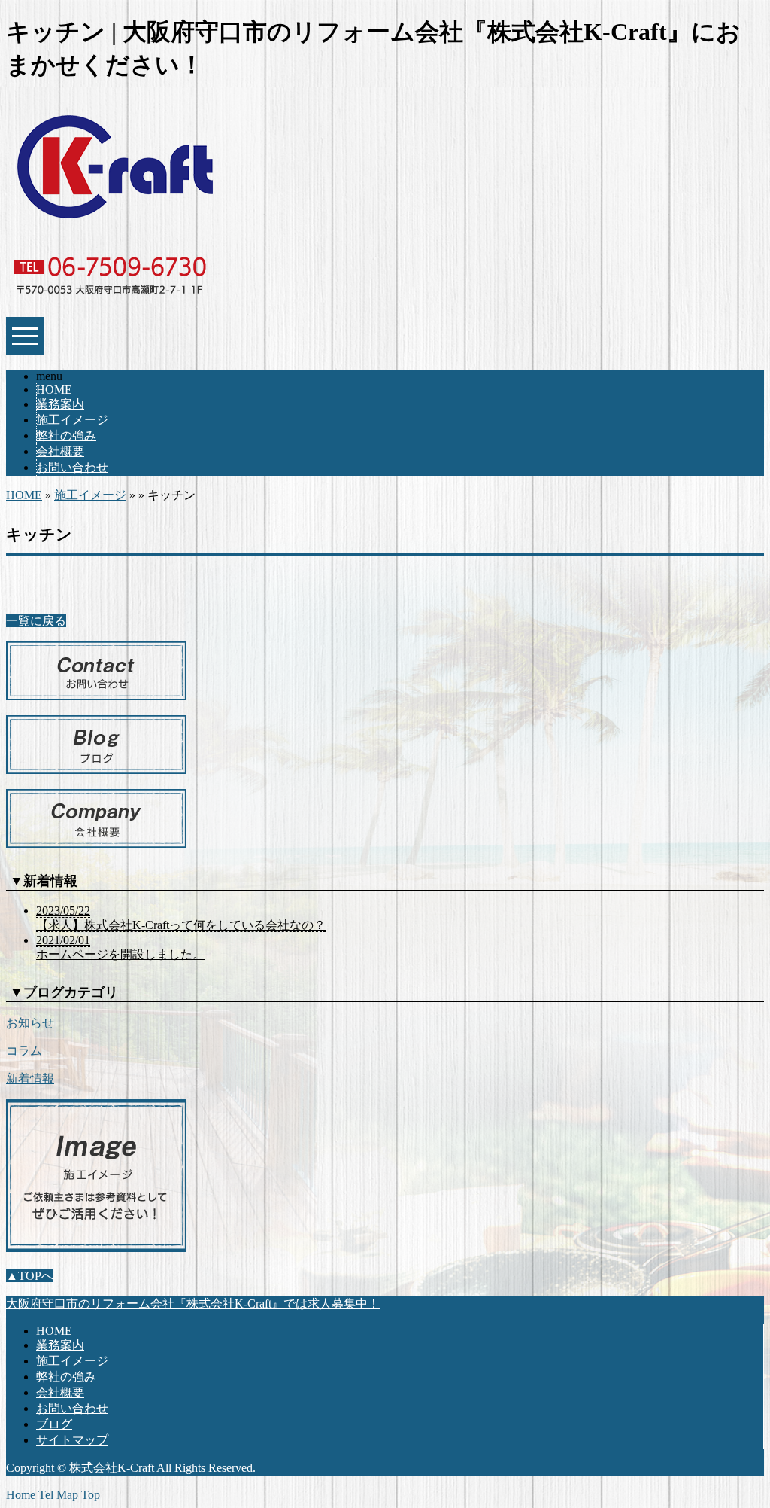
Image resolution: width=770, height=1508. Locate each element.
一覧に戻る (36, 620)
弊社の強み (66, 435)
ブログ (54, 1424)
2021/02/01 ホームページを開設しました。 (120, 947)
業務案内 (60, 404)
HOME (54, 389)
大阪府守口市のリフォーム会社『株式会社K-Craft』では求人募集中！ (193, 1303)
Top (90, 1494)
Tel (45, 1494)
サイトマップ (72, 1439)
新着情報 (30, 1078)
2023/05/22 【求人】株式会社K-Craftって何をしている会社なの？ (181, 917)
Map (67, 1494)
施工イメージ (72, 419)
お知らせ (30, 1022)
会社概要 (60, 451)
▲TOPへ (29, 1275)
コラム (24, 1050)
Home (20, 1494)
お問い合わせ (72, 467)
